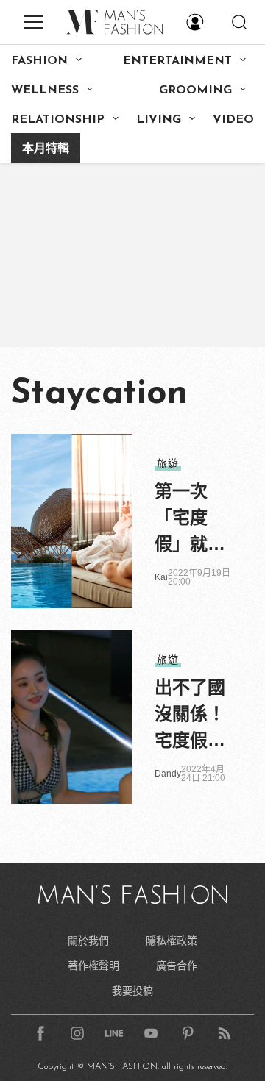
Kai (161, 577)
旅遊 (168, 463)
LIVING (158, 120)
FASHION (39, 61)
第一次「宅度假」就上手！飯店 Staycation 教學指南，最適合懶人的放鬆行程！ (193, 519)
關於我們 (88, 940)
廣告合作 (176, 965)
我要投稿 (132, 990)
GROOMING (195, 90)
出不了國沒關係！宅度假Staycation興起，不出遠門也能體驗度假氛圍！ (193, 715)
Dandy (168, 773)
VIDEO (233, 120)
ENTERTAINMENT (177, 61)
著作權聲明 (93, 965)
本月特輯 (45, 149)
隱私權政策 (171, 940)
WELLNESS (45, 90)
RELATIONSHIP (58, 120)
